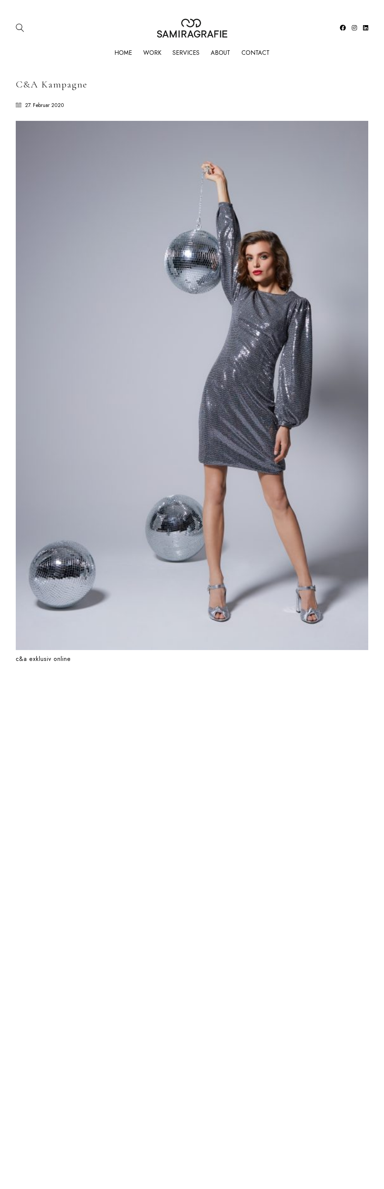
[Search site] (20, 29)
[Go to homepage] (192, 28)
